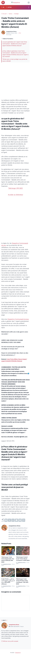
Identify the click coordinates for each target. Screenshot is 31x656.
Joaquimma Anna (14, 624)
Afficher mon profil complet (10, 641)
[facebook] (5, 520)
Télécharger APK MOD (15, 188)
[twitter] (9, 520)
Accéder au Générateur (15, 194)
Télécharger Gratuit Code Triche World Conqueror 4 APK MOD (23, 558)
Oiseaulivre (18, 652)
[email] (23, 520)
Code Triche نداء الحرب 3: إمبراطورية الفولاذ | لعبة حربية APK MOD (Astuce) (8, 581)
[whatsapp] (13, 520)
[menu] (3, 2)
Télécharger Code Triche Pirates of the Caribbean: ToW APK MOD (22, 581)
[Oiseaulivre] (15, 2)
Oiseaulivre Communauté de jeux (18, 319)
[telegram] (16, 520)
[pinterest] (20, 520)
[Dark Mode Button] (29, 3)
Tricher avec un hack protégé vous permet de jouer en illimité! (14, 60)
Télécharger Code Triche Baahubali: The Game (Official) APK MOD (7, 559)
